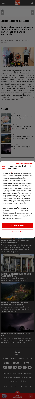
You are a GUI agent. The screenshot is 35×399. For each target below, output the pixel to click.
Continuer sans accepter (24, 163)
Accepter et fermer (17, 225)
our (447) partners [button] (11, 172)
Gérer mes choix (17, 232)
